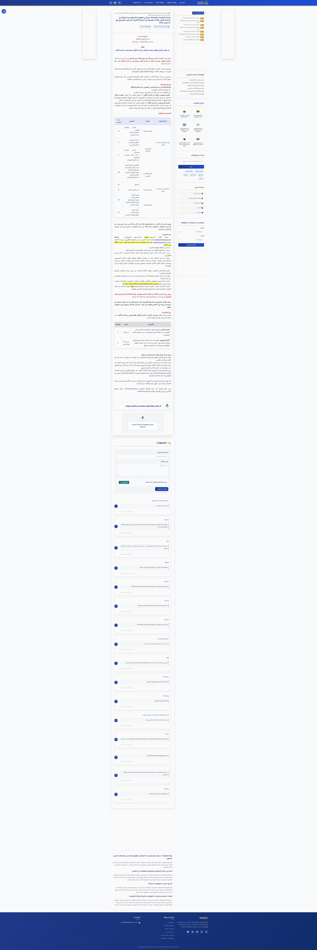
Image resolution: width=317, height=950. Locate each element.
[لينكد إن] (192, 931)
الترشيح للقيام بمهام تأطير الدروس (193, 40)
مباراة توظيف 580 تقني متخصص (196, 88)
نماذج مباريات (148, 2)
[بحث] (119, 3)
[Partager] (4, 11)
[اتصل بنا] (115, 3)
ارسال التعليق (161, 489)
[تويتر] (197, 931)
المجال (202, 228)
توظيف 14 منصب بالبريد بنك (194, 37)
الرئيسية (182, 2)
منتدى (199, 208)
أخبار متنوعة (137, 2)
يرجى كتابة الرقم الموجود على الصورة (156, 482)
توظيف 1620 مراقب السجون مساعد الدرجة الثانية (192, 91)
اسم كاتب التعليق (163, 452)
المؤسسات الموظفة (167, 938)
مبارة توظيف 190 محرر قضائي (196, 94)
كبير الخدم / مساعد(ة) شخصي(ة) (193, 25)
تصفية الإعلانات (190, 245)
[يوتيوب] (188, 931)
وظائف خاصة (160, 2)
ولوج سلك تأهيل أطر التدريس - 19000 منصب (193, 82)
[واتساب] (206, 931)
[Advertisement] (142, 830)
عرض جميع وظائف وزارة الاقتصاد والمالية (143, 426)
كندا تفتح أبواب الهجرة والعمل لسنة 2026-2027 (191, 28)
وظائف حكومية (171, 2)
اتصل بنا (198, 212)
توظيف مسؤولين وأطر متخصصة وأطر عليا (191, 34)
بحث (191, 166)
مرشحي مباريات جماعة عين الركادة (193, 31)
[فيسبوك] (201, 931)
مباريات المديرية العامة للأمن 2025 (195, 85)
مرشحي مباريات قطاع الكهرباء (196, 80)
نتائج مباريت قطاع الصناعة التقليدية (193, 18)
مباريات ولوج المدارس (195, 198)
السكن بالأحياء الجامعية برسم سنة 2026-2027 (191, 21)
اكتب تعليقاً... (164, 461)
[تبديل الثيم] (110, 3)
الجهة (202, 236)
